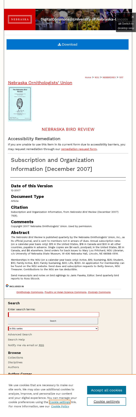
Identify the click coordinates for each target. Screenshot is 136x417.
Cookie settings (60, 402)
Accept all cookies (106, 390)
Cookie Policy (60, 406)
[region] (68, 395)
